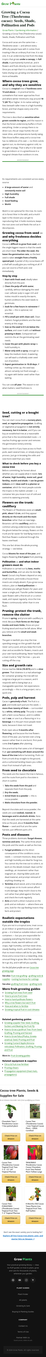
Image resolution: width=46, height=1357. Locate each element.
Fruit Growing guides (20, 1055)
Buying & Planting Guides (23, 1311)
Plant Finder (23, 1294)
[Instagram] (26, 1280)
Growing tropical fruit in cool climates (22, 1009)
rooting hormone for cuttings (25, 979)
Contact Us (23, 1326)
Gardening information (26, 30)
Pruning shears (11, 1067)
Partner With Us (23, 1338)
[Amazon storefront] (33, 1280)
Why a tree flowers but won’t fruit (20, 1002)
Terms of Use (23, 1331)
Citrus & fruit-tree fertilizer (16, 1064)
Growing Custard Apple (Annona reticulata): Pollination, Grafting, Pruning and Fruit (23, 1046)
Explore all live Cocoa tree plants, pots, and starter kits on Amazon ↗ (23, 1237)
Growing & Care (23, 1306)
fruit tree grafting (19, 975)
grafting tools (36, 984)
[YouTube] (19, 1280)
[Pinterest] (13, 1280)
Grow (23, 1259)
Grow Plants (8, 30)
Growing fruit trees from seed (18, 992)
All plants (23, 1300)
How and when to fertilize (16, 1006)
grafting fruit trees (19, 984)
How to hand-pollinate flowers (19, 999)
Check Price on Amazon (11, 1137)
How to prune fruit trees (16, 996)
